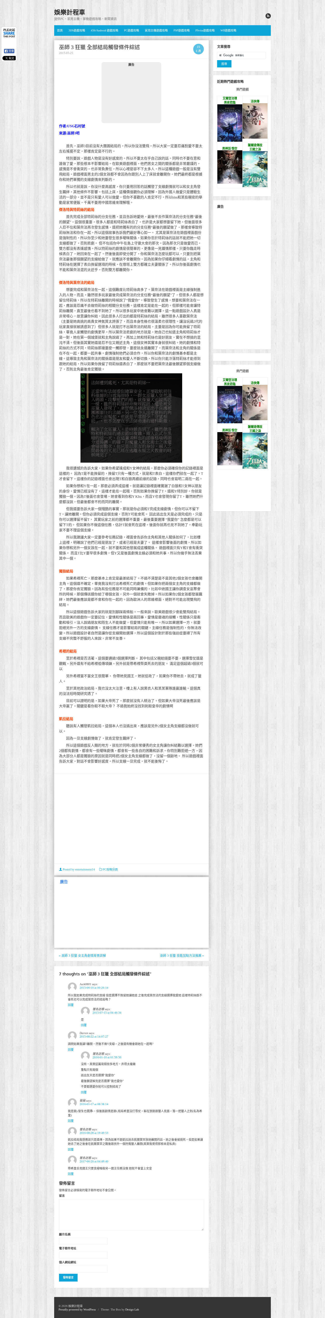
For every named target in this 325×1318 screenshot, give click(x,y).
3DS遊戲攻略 (77, 30)
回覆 (71, 1005)
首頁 (60, 30)
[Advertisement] (131, 94)
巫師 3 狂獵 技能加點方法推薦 (182, 955)
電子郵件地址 (67, 1248)
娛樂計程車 (69, 12)
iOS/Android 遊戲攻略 (104, 30)
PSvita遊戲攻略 (205, 30)
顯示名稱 (65, 1234)
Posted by (78, 869)
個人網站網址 (67, 1262)
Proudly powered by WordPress (77, 1309)
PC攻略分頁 (110, 869)
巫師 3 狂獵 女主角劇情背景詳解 (82, 955)
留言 (62, 1195)
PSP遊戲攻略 (182, 30)
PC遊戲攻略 (131, 30)
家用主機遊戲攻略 (156, 30)
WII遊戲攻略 (228, 30)
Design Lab (132, 1309)
